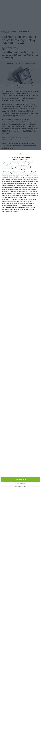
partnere (11, 162)
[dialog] (20, 450)
